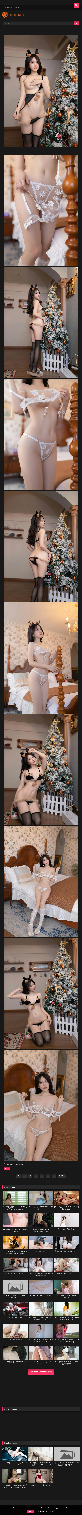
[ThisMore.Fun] (41, 15)
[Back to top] (76, 1509)
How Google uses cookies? (45, 1511)
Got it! (30, 1511)
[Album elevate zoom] (76, 5)
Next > (61, 1176)
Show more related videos (41, 1372)
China (8, 1168)
